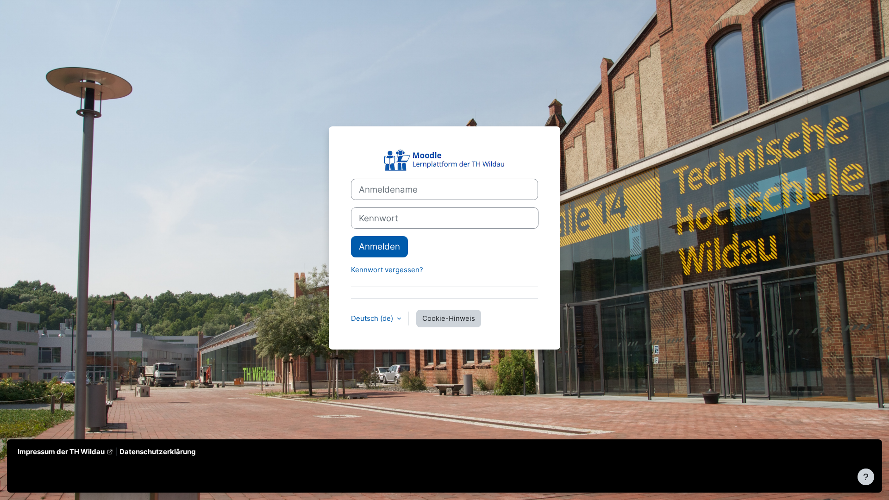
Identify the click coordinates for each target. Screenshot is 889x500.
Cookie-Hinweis (448, 318)
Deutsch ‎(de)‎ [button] (373, 318)
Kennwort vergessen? (387, 269)
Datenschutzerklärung (157, 451)
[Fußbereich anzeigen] (866, 477)
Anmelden (379, 246)
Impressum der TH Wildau (61, 451)
